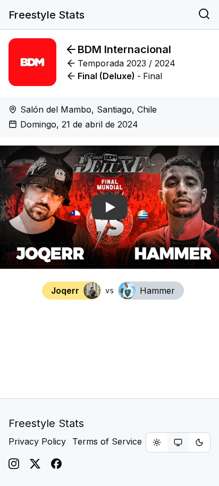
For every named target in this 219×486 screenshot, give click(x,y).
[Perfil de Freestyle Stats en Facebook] (56, 463)
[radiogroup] (178, 442)
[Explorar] (204, 14)
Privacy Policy (37, 441)
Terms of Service (107, 441)
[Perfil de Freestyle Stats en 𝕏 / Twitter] (35, 463)
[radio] (156, 442)
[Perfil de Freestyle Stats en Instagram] (14, 463)
